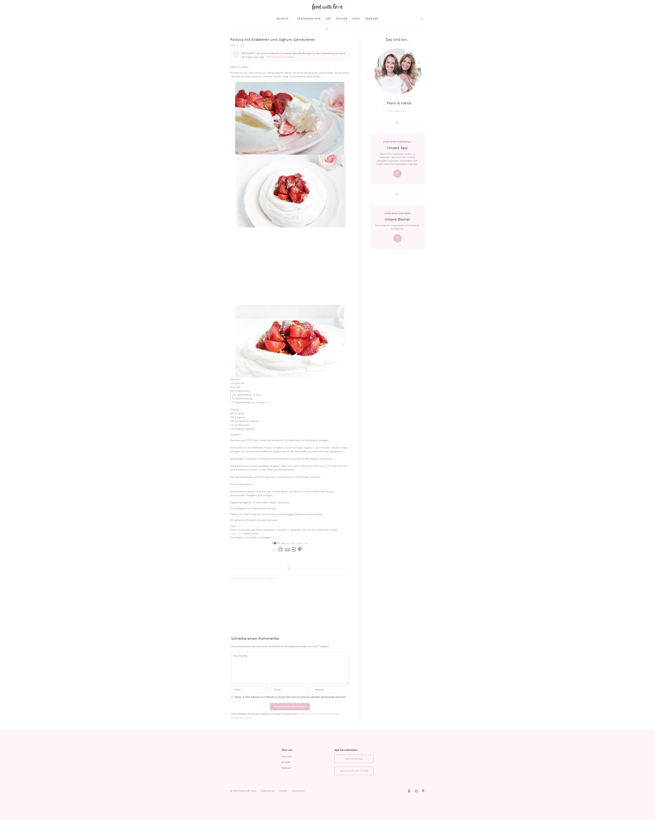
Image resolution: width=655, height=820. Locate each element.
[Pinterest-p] (423, 790)
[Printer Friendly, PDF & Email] (287, 549)
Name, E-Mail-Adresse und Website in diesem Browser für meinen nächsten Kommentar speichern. (291, 697)
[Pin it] (299, 549)
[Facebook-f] (408, 790)
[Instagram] (416, 790)
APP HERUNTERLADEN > (281, 57)
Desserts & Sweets (265, 578)
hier (268, 402)
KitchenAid (236, 533)
